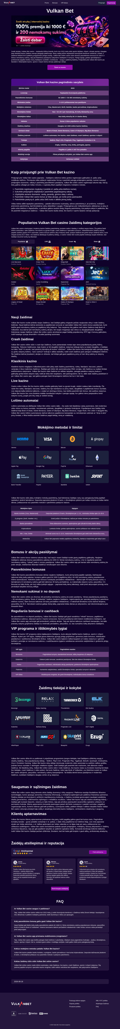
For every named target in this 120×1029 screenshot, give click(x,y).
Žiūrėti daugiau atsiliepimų (60, 888)
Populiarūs (21, 241)
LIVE (46, 241)
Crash (71, 241)
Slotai (96, 241)
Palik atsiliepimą (98, 852)
